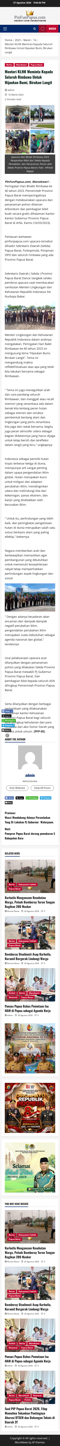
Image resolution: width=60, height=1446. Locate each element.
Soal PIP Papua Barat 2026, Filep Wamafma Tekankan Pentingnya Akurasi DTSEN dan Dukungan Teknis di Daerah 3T (30, 1415)
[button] (5, 28)
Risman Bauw (13, 911)
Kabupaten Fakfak (27, 884)
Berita (9, 64)
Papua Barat (36, 64)
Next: (30, 833)
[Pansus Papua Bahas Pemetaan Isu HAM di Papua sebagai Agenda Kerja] (30, 985)
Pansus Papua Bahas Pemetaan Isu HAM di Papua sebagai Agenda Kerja (28, 1008)
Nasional (13, 997)
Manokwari (21, 64)
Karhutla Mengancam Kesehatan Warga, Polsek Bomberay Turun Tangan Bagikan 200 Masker (30, 902)
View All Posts (42, 788)
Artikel (12, 993)
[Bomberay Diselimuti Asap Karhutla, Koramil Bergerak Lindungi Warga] (30, 933)
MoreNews (21, 1442)
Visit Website (17, 788)
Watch (52, 29)
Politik (27, 1399)
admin (11, 90)
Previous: (29, 817)
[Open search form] (34, 29)
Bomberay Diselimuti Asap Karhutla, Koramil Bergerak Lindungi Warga (28, 956)
